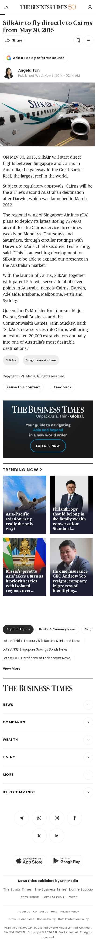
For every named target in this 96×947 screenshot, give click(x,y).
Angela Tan (29, 70)
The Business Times (50, 889)
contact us (40, 911)
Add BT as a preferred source (39, 58)
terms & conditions (20, 919)
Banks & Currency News (57, 629)
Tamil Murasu (53, 897)
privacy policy (69, 911)
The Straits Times (17, 889)
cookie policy (46, 919)
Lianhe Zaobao (81, 889)
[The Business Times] (44, 7)
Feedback (62, 387)
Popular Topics (18, 629)
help (54, 911)
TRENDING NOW (20, 470)
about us (23, 911)
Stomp (72, 897)
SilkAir (11, 360)
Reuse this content (23, 387)
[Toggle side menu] (5, 7)
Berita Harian (29, 897)
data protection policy (73, 919)
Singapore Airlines (41, 360)
